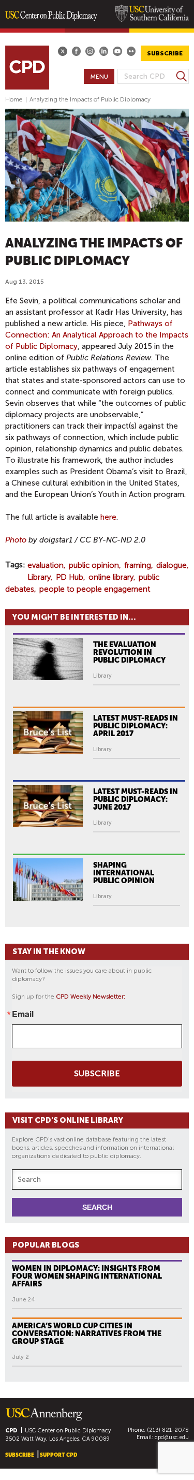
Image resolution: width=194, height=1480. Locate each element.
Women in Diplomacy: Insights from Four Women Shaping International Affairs (87, 1276)
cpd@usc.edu (172, 1437)
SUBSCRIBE (165, 53)
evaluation (45, 565)
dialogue (171, 565)
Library (39, 577)
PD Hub (69, 577)
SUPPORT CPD (58, 1455)
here (108, 517)
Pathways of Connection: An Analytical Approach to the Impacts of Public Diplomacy (96, 335)
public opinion (94, 565)
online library (110, 577)
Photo (15, 540)
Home (14, 99)
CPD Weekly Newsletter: (91, 996)
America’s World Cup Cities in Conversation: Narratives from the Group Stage (86, 1333)
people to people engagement (94, 589)
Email (23, 1014)
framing (137, 565)
